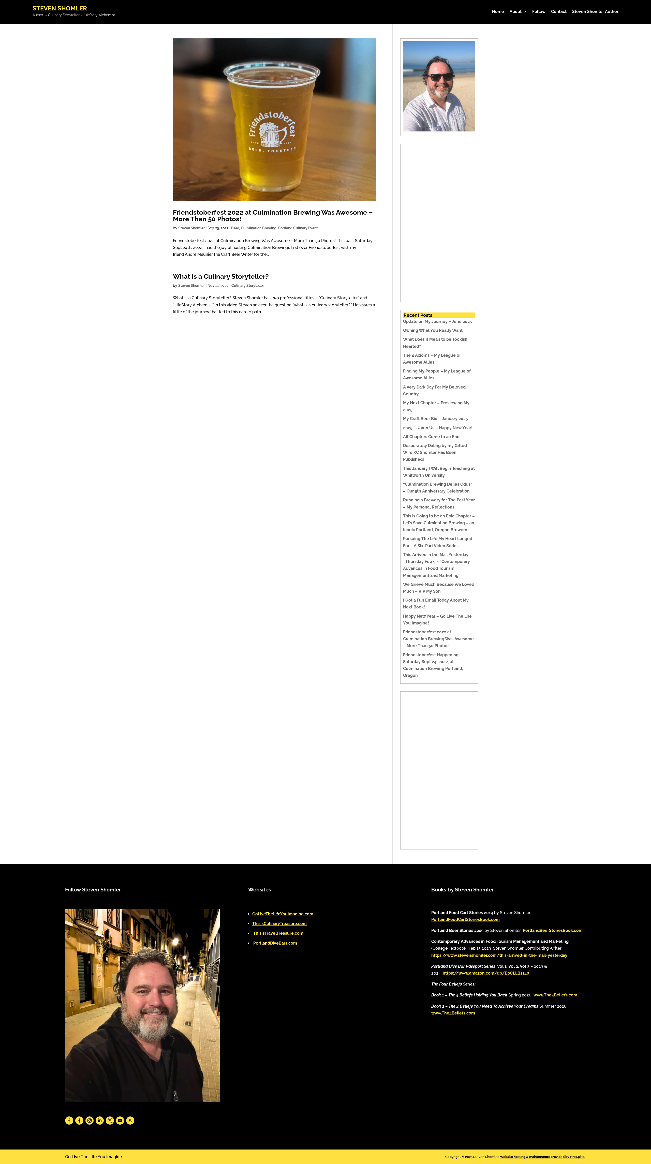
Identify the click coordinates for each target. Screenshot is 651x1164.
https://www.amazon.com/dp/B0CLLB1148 (486, 973)
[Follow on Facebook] (69, 1120)
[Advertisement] (439, 223)
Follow (538, 12)
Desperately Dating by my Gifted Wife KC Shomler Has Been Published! (435, 452)
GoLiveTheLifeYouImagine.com (282, 914)
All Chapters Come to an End (431, 436)
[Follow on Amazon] (130, 1120)
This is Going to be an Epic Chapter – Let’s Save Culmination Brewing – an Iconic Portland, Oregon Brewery (439, 523)
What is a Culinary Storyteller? (221, 276)
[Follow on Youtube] (120, 1120)
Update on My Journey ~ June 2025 (437, 321)
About (516, 12)
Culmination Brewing (258, 228)
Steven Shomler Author (595, 12)
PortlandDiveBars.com (275, 943)
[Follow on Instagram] (89, 1120)
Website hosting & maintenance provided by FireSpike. (542, 1157)
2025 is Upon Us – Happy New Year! (437, 427)
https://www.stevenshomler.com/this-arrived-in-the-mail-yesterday (499, 955)
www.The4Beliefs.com (555, 995)
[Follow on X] (110, 1120)
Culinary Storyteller (247, 285)
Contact (559, 12)
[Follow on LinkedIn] (100, 1120)
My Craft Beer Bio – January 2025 (435, 418)
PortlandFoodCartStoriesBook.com (465, 919)
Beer (235, 228)
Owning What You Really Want (433, 330)
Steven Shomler (191, 228)
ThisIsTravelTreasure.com (278, 933)
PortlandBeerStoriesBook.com (553, 930)
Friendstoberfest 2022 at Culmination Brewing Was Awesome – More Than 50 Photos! (273, 215)
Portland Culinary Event (298, 228)
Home (498, 12)
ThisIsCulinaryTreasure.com (279, 923)
